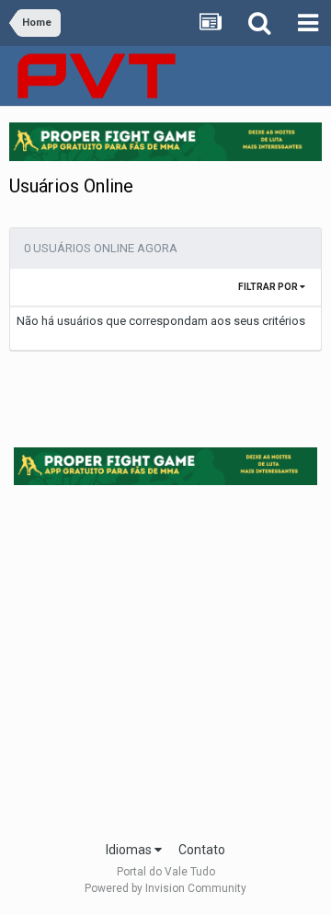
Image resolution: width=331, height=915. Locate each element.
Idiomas (130, 849)
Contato (201, 849)
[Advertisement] (165, 657)
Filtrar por (269, 287)
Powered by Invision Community (165, 888)
